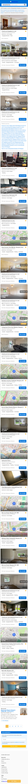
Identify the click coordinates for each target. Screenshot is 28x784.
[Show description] (25, 31)
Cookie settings (4, 772)
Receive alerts (14, 746)
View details (23, 38)
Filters (14, 781)
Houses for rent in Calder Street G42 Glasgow (11, 125)
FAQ (2, 777)
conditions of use (17, 742)
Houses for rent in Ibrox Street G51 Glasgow (15, 134)
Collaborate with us (5, 759)
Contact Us (3, 762)
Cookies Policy (4, 771)
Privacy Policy (4, 769)
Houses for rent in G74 (10, 11)
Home (2, 10)
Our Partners (4, 779)
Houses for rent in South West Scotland (10, 10)
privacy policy (4, 743)
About (2, 761)
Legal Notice (4, 767)
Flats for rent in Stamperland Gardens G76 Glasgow (13, 148)
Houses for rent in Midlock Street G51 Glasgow (11, 136)
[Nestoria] (14, 1)
